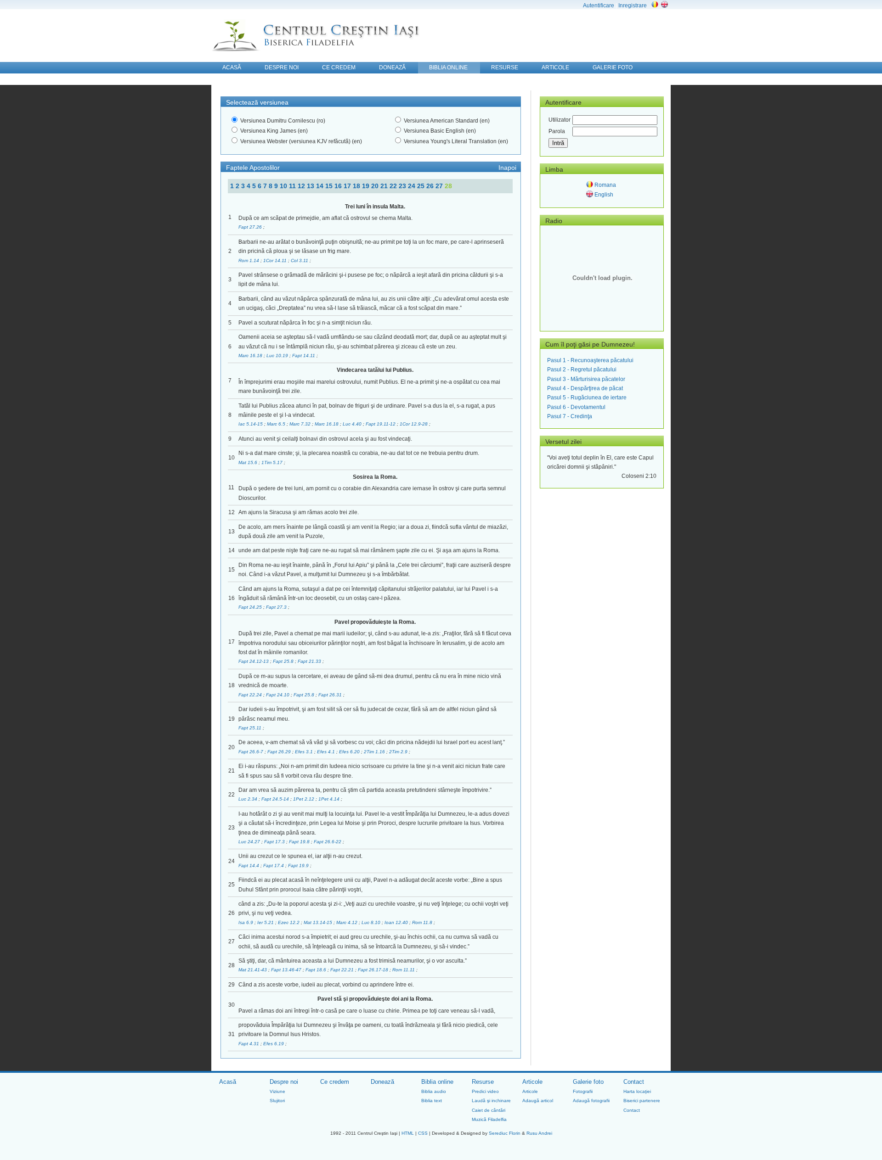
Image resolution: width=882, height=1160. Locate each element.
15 (329, 186)
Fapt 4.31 (249, 1043)
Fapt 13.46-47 (287, 969)
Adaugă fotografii (591, 1100)
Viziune (277, 1091)
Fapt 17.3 (275, 841)
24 (412, 186)
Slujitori (277, 1100)
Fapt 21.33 (310, 661)
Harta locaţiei (637, 1091)
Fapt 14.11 (304, 355)
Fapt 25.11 (250, 727)
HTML (407, 1133)
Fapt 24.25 (250, 607)
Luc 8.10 (372, 922)
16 (339, 186)
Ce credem (334, 1081)
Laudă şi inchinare (491, 1100)
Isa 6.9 (246, 922)
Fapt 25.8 (284, 661)
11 (293, 186)
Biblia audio (433, 1091)
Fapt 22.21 (342, 969)
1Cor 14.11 (275, 260)
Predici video (485, 1091)
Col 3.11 (300, 260)
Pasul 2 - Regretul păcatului (581, 369)
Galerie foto (588, 1081)
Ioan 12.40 (396, 922)
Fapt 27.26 (250, 227)
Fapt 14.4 (249, 865)
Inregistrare (632, 5)
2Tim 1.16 (375, 751)
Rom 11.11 (404, 969)
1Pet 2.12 (304, 798)
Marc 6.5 (277, 423)
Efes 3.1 (304, 751)
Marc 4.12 (347, 922)
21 (385, 186)
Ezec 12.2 (289, 922)
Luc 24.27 (249, 841)
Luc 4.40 (353, 423)
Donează (382, 1081)
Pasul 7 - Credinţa (569, 416)
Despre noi (284, 1081)
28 (448, 186)
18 (357, 186)
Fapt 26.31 (330, 694)
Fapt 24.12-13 (254, 661)
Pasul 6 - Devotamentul (576, 407)
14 (320, 186)
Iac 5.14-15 (251, 423)
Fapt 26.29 (279, 751)
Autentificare (598, 5)
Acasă (227, 1081)
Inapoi (507, 167)
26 (430, 186)
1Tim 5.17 (272, 462)
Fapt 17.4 (274, 865)
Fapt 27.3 (277, 607)
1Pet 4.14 (329, 798)
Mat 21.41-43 (253, 969)
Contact (633, 1081)
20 (375, 186)
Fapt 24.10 (278, 694)
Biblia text (431, 1100)
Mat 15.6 (248, 462)
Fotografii (583, 1091)
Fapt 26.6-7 (251, 751)
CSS (423, 1133)
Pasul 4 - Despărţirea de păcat (585, 388)
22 (394, 186)
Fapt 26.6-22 (328, 841)
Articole (532, 1081)
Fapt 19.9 (299, 865)
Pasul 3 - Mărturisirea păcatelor (586, 379)
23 (403, 186)
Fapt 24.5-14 (275, 798)
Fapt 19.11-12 (381, 423)
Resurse (483, 1081)
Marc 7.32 (300, 423)
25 (421, 186)
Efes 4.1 (326, 751)
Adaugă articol (537, 1100)
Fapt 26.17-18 (374, 969)
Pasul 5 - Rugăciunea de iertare (587, 397)
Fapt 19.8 (300, 841)
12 (302, 186)
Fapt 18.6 (316, 969)
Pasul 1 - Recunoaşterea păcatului (590, 360)
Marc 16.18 (251, 355)
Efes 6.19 (274, 1043)
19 (366, 186)
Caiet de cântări (488, 1110)
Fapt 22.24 (250, 694)
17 (348, 186)
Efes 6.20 (350, 751)
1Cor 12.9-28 (414, 423)
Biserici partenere (641, 1100)
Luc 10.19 (277, 355)
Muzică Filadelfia (489, 1119)
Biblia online (437, 1081)
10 (284, 186)
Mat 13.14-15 (319, 922)
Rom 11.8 (423, 922)
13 (311, 186)
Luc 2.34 (248, 798)
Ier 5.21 (266, 922)
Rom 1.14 (249, 260)
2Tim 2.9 (399, 751)
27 (440, 186)
